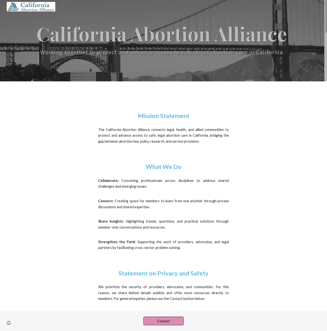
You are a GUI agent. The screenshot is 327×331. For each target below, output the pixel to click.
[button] (8, 323)
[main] (163, 115)
